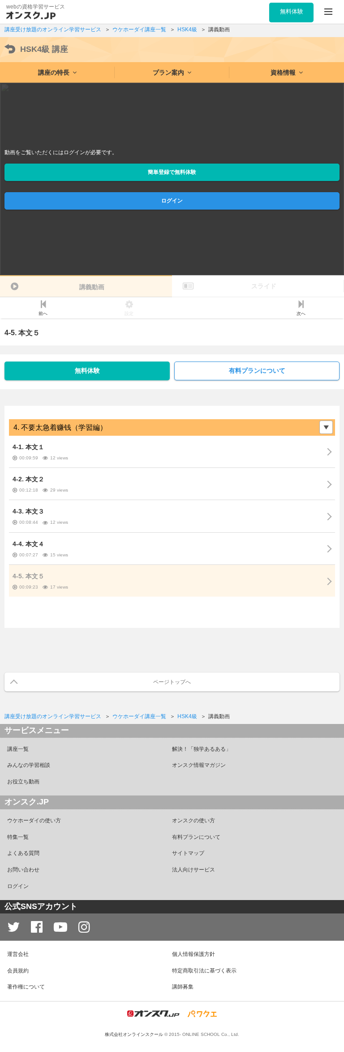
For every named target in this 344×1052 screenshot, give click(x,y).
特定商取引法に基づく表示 (204, 971)
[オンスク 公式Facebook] (37, 927)
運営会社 (18, 954)
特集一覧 (18, 837)
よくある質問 (23, 853)
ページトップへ (172, 682)
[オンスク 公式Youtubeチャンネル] (60, 927)
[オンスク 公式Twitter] (13, 927)
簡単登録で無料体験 (172, 172)
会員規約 (18, 971)
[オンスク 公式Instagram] (84, 927)
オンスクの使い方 (193, 820)
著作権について (26, 987)
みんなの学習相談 (28, 765)
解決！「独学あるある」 (201, 749)
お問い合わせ (23, 870)
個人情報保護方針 (193, 954)
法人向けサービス (193, 870)
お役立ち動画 (23, 781)
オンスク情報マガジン (199, 765)
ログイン (172, 201)
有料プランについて (257, 370)
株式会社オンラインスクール (134, 1034)
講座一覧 (18, 749)
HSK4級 (44, 49)
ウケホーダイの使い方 (34, 820)
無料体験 (87, 370)
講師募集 (183, 987)
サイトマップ (188, 853)
